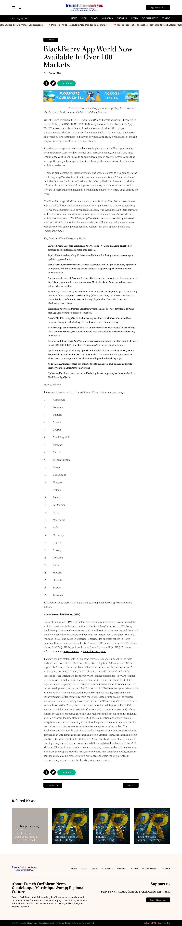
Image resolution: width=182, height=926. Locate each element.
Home (74, 18)
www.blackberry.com (94, 651)
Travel (94, 18)
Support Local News (158, 7)
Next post (131, 785)
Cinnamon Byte (164, 923)
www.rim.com (71, 651)
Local (84, 18)
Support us (66, 83)
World (134, 18)
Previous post (52, 785)
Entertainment (150, 18)
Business (122, 18)
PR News (166, 18)
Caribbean (107, 18)
